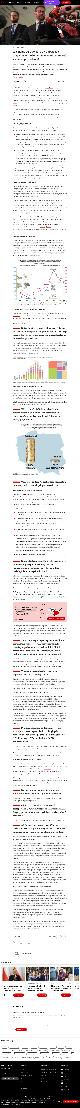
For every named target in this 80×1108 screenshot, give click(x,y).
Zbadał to (16, 820)
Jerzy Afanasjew (26, 953)
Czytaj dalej (18, 995)
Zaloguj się (20, 1029)
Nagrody (23, 1079)
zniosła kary (47, 769)
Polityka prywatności (47, 1079)
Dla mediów (44, 1082)
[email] (61, 936)
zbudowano (28, 504)
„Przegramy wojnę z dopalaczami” (32, 843)
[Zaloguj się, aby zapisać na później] (46, 983)
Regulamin (44, 1076)
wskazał (17, 404)
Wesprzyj (66, 2)
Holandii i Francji (55, 706)
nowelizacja (49, 88)
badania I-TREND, (61, 701)
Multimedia (37, 2)
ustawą (38, 224)
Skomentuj (61, 81)
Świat (52, 983)
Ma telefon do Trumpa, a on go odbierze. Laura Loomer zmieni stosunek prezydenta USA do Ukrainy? (61, 988)
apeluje (15, 924)
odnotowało (16, 316)
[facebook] (54, 936)
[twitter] (57, 936)
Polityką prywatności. (33, 1101)
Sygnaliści (24, 1085)
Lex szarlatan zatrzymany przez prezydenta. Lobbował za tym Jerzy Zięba (13, 988)
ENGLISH (24, 1088)
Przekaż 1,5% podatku (27, 1076)
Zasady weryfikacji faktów (48, 1069)
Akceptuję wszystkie (71, 1101)
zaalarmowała (25, 895)
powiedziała (16, 684)
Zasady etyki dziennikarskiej (49, 1072)
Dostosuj (57, 1101)
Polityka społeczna (33, 983)
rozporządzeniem (45, 227)
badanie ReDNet (47, 738)
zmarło (15, 103)
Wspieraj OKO (25, 1072)
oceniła (21, 203)
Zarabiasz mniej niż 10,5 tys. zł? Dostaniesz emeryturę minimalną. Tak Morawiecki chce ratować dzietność (37, 988)
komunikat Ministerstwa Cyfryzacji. (51, 633)
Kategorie (27, 2)
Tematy (19, 2)
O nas (22, 1069)
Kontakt (23, 1082)
